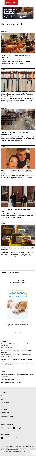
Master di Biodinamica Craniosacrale (11, 382)
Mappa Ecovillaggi (7, 416)
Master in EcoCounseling (7, 379)
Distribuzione (5, 403)
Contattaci (4, 396)
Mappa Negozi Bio (7, 413)
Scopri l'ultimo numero (10, 273)
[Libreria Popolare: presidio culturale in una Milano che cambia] (18, 81)
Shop (2, 406)
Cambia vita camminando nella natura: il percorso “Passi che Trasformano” (17, 375)
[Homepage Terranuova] (11, 2)
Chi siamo (4, 392)
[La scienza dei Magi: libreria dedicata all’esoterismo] (18, 119)
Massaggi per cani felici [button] (18, 322)
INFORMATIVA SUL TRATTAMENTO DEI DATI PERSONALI (13, 451)
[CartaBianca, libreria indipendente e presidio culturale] (18, 235)
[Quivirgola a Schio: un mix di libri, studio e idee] (18, 196)
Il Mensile (4, 31)
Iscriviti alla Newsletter (10, 438)
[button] (2, 2)
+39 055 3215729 (15, 448)
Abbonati (4, 409)
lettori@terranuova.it (14, 449)
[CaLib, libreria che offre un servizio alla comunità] (18, 43)
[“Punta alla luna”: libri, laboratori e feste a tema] (18, 158)
